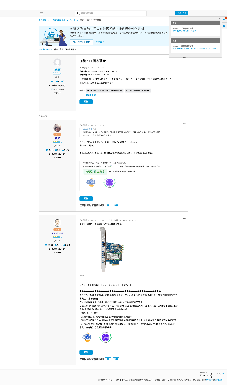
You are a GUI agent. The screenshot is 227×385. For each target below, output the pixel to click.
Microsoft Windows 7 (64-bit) (138, 90)
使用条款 (209, 380)
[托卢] (57, 128)
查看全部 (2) (91, 95)
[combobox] (111, 13)
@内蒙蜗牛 (87, 129)
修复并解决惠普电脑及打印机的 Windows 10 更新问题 (194, 48)
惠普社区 (42, 20)
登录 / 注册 (181, 13)
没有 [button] (116, 205)
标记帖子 (57, 92)
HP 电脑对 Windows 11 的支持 (184, 31)
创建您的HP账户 (81, 42)
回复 (86, 101)
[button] (184, 58)
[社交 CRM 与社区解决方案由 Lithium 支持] (206, 374)
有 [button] (108, 205)
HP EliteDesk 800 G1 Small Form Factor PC (104, 90)
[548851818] (57, 223)
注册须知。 (219, 380)
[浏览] (41, 13)
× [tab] (219, 18)
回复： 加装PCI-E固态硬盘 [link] (90, 20)
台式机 (72, 20)
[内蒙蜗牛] (57, 62)
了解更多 (100, 42)
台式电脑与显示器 (58, 20)
